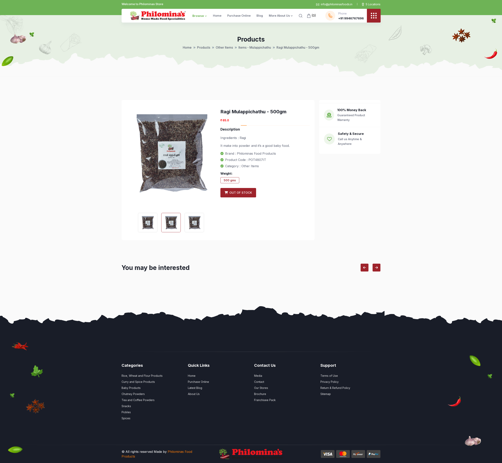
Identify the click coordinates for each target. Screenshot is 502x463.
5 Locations (373, 4)
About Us (194, 394)
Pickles (126, 412)
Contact (259, 381)
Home (217, 15)
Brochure (260, 394)
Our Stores (261, 387)
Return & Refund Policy (335, 387)
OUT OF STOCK (240, 192)
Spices (126, 418)
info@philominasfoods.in (336, 4)
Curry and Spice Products (138, 381)
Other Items (224, 47)
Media (258, 375)
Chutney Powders (133, 394)
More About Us (279, 15)
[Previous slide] (364, 267)
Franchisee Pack (265, 400)
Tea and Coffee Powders (138, 400)
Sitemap (325, 394)
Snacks (126, 406)
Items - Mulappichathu (254, 47)
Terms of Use (329, 375)
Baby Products (131, 387)
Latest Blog (195, 387)
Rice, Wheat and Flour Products (142, 375)
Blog (259, 15)
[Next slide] (376, 267)
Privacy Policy (329, 381)
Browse (198, 16)
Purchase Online (239, 15)
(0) (313, 15)
